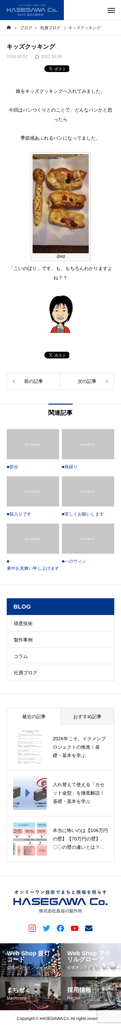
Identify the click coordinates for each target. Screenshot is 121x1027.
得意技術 (23, 623)
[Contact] (88, 928)
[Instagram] (32, 928)
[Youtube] (74, 928)
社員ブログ (25, 672)
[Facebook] (60, 928)
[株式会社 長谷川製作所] (32, 10)
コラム (21, 656)
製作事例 (23, 639)
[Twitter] (46, 928)
